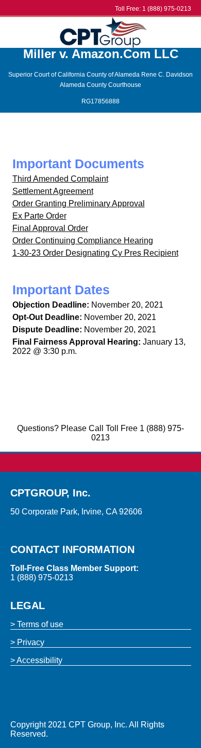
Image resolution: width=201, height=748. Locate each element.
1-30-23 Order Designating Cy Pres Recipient (95, 252)
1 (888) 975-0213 (166, 8)
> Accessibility (36, 660)
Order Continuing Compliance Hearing (82, 240)
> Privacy (27, 642)
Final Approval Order (50, 228)
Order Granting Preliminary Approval (78, 203)
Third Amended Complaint (60, 178)
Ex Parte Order (39, 215)
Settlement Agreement (52, 191)
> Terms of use (36, 624)
